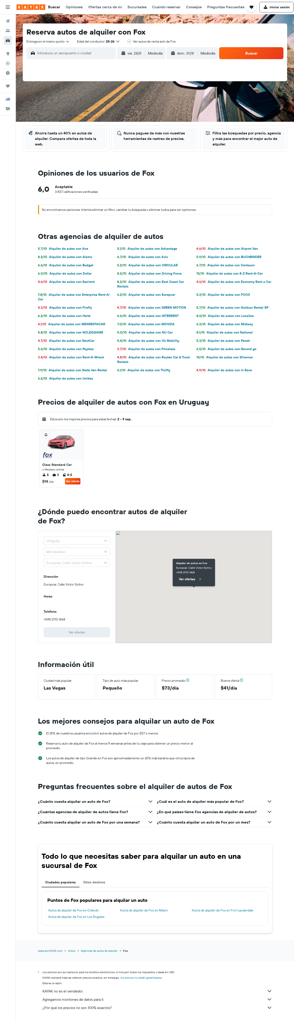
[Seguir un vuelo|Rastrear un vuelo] (8, 63)
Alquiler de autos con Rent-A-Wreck (71, 357)
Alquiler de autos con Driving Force (149, 273)
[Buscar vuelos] (8, 21)
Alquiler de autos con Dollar (65, 273)
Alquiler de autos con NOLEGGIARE (70, 332)
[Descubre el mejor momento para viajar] (8, 73)
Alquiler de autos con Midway (224, 324)
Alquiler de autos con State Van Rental (72, 370)
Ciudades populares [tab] (60, 882)
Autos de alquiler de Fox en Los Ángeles (76, 917)
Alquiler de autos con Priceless (146, 349)
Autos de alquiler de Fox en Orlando (73, 910)
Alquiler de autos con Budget (65, 265)
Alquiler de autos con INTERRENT (148, 316)
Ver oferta (72, 481)
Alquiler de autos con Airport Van (227, 249)
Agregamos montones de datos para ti (72, 999)
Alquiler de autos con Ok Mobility (148, 341)
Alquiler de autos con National (224, 332)
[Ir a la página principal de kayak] (31, 7)
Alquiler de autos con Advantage (147, 249)
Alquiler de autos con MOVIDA (146, 324)
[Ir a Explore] (8, 53)
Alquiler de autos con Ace (63, 249)
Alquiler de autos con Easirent (66, 282)
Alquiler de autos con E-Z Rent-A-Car (229, 273)
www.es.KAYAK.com (50, 950)
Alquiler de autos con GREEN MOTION (151, 307)
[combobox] (48, 41)
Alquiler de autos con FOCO (223, 295)
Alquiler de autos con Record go (226, 349)
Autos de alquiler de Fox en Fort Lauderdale (222, 910)
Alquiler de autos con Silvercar (224, 357)
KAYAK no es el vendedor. (62, 991)
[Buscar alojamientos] (8, 30)
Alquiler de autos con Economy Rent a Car (233, 282)
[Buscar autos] (8, 40)
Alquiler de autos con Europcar (146, 295)
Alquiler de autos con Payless (66, 349)
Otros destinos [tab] (94, 882)
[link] (77, 632)
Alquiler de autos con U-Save (224, 370)
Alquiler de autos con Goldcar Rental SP (232, 307)
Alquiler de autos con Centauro (225, 265)
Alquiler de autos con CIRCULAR (147, 265)
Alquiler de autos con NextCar (66, 341)
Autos (71, 950)
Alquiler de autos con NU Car (145, 332)
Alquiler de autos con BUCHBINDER (228, 257)
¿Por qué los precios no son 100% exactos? (77, 1007)
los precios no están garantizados (141, 977)
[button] (8, 7)
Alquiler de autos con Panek (223, 341)
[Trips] (8, 86)
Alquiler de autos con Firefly (65, 307)
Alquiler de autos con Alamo (65, 257)
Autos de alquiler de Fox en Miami (144, 910)
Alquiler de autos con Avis (142, 257)
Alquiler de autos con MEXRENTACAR (71, 324)
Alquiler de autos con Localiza (225, 316)
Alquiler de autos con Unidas (65, 378)
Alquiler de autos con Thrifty (143, 370)
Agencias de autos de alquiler (99, 950)
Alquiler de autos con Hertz (64, 316)
